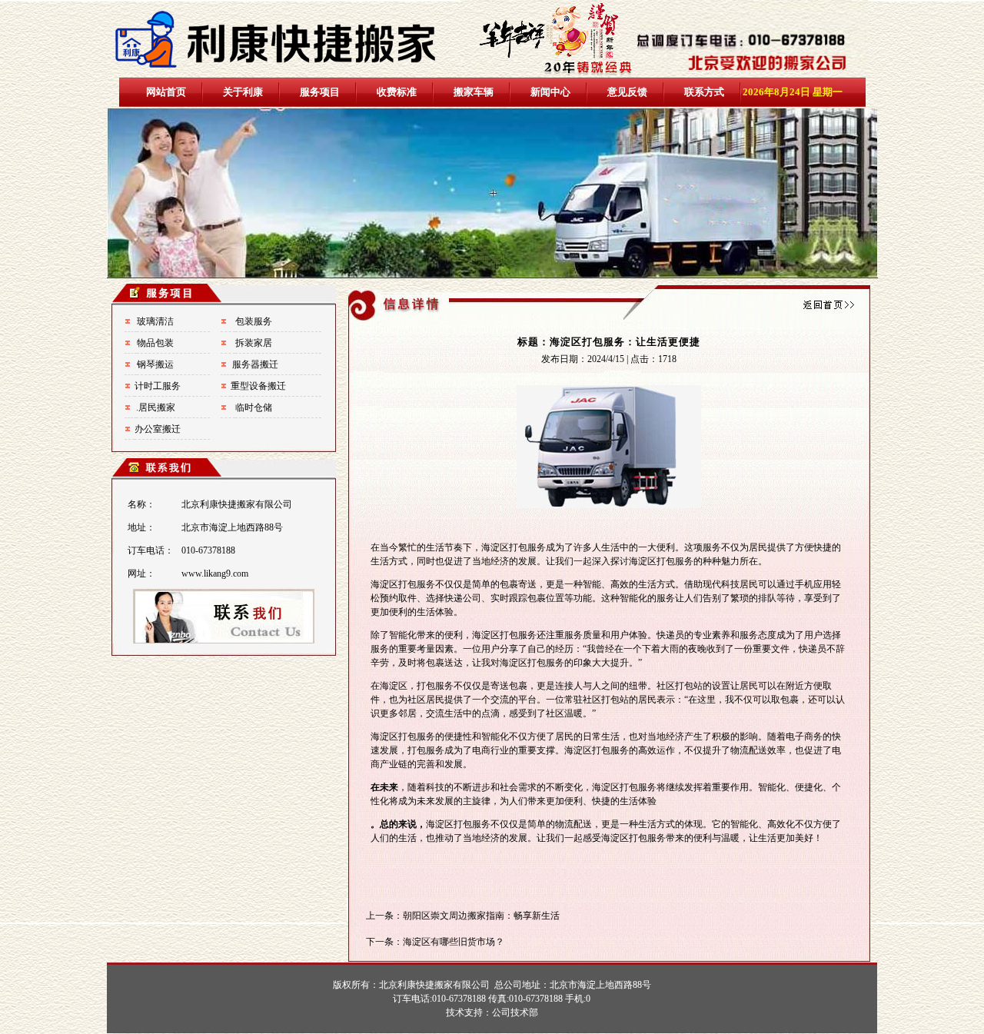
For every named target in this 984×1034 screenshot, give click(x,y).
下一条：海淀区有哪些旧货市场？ (435, 941)
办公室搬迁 (158, 429)
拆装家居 (253, 342)
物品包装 (155, 342)
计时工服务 (158, 386)
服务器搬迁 (255, 364)
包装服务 (253, 321)
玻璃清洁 (155, 321)
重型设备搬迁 (258, 386)
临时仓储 (253, 407)
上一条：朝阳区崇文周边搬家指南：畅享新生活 (463, 915)
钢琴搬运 (155, 364)
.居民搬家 (155, 407)
